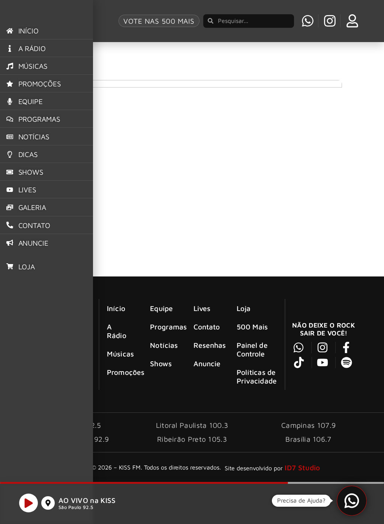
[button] (352, 501)
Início (116, 308)
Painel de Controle (252, 349)
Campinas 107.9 (308, 425)
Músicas (120, 353)
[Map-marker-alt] (48, 503)
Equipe (161, 308)
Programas (165, 326)
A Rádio (116, 331)
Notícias (164, 345)
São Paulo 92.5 (75, 507)
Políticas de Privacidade (257, 376)
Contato (207, 326)
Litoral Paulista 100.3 (192, 425)
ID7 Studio (302, 467)
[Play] (28, 503)
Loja (243, 308)
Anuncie (207, 363)
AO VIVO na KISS (87, 500)
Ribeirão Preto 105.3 (192, 439)
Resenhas (208, 345)
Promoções (121, 372)
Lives (202, 308)
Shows (161, 363)
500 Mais (252, 326)
